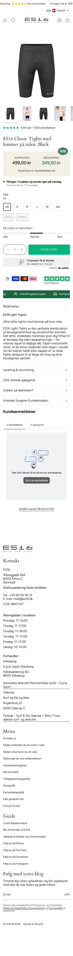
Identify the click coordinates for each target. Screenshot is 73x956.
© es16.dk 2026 (11, 923)
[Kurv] (67, 20)
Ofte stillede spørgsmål (19, 380)
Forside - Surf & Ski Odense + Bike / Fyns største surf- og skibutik (31, 717)
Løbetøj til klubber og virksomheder (24, 836)
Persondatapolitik (13, 792)
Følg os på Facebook (15, 857)
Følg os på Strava (13, 843)
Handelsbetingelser (15, 765)
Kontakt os (9, 738)
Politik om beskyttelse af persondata (23, 908)
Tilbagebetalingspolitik (16, 779)
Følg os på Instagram (15, 863)
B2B (48, 10)
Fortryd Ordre (11, 806)
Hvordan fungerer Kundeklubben (25, 400)
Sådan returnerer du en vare (20, 752)
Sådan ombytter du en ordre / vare (24, 745)
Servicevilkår (11, 772)
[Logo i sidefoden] (17, 549)
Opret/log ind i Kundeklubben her (36, 170)
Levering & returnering (18, 370)
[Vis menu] (5, 20)
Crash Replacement (15, 823)
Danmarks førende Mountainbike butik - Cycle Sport (35, 685)
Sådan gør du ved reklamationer (22, 758)
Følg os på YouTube (14, 850)
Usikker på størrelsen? (18, 390)
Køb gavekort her (13, 799)
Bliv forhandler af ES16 (16, 829)
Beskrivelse (11, 306)
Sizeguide (9, 785)
